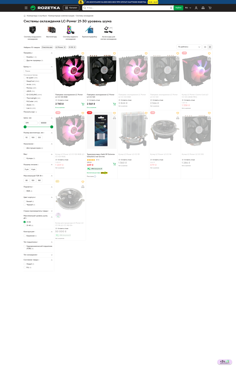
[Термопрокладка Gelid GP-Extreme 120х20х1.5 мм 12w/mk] (101, 130)
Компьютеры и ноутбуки (37, 16)
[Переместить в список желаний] (83, 53)
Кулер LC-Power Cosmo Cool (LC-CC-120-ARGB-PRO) (195, 96)
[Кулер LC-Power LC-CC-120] (196, 130)
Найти (178, 8)
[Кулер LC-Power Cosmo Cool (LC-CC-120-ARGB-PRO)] (196, 71)
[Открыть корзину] (209, 7)
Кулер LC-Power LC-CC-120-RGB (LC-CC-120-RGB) (70, 156)
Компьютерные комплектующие (61, 16)
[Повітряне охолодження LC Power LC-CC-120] (101, 71)
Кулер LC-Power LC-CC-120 (193, 154)
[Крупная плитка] (205, 47)
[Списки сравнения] (203, 7)
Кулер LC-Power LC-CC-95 (129, 154)
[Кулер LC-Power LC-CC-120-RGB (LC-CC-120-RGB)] (70, 130)
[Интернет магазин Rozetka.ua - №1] (45, 7)
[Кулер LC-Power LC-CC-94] (165, 130)
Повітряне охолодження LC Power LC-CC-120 (100, 96)
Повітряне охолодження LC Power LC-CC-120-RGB (69, 96)
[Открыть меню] (26, 7)
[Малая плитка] (209, 47)
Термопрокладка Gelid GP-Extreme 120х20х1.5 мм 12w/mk (101, 156)
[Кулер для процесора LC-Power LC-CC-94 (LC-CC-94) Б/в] (70, 199)
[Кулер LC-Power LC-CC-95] (133, 130)
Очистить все (47, 47)
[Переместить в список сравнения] (83, 58)
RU (186, 8)
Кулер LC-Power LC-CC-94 (160, 154)
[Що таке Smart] (104, 172)
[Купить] (83, 104)
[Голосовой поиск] (171, 7)
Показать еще (29, 112)
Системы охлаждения (84, 16)
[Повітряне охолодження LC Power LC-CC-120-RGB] (70, 71)
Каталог (73, 8)
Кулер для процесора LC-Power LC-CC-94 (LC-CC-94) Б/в (69, 224)
